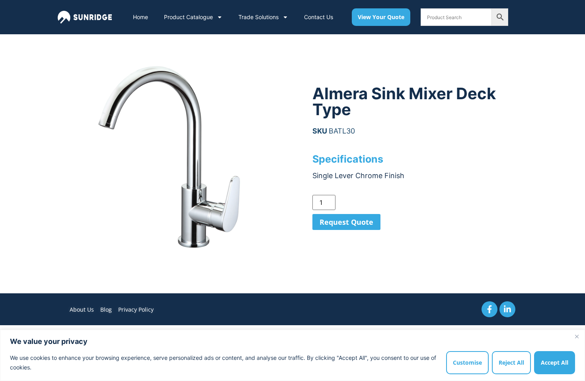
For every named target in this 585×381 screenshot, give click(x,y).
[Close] (576, 336)
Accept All (554, 362)
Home (140, 17)
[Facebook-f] (489, 309)
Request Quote (346, 222)
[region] (292, 355)
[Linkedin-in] (507, 309)
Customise (467, 362)
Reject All (511, 362)
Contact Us (318, 17)
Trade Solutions (258, 17)
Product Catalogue (188, 17)
